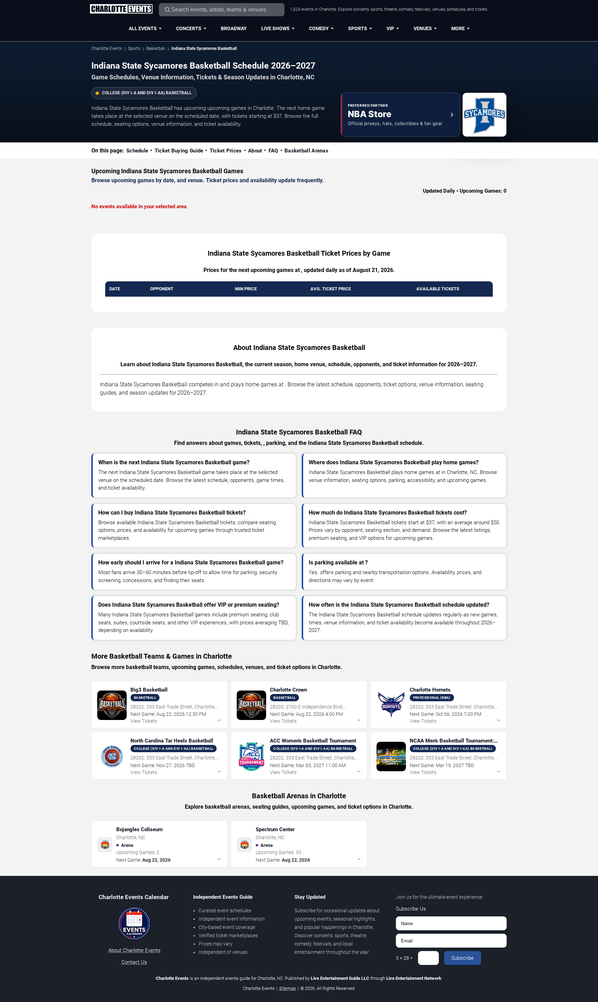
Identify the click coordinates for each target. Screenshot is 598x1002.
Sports (357, 28)
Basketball (155, 48)
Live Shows (275, 28)
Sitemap (287, 988)
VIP (390, 28)
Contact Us (134, 962)
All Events (143, 28)
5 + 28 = (404, 958)
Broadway (234, 28)
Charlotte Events (106, 48)
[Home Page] (121, 9)
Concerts (188, 28)
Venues (423, 28)
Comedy (319, 28)
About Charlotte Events (134, 950)
